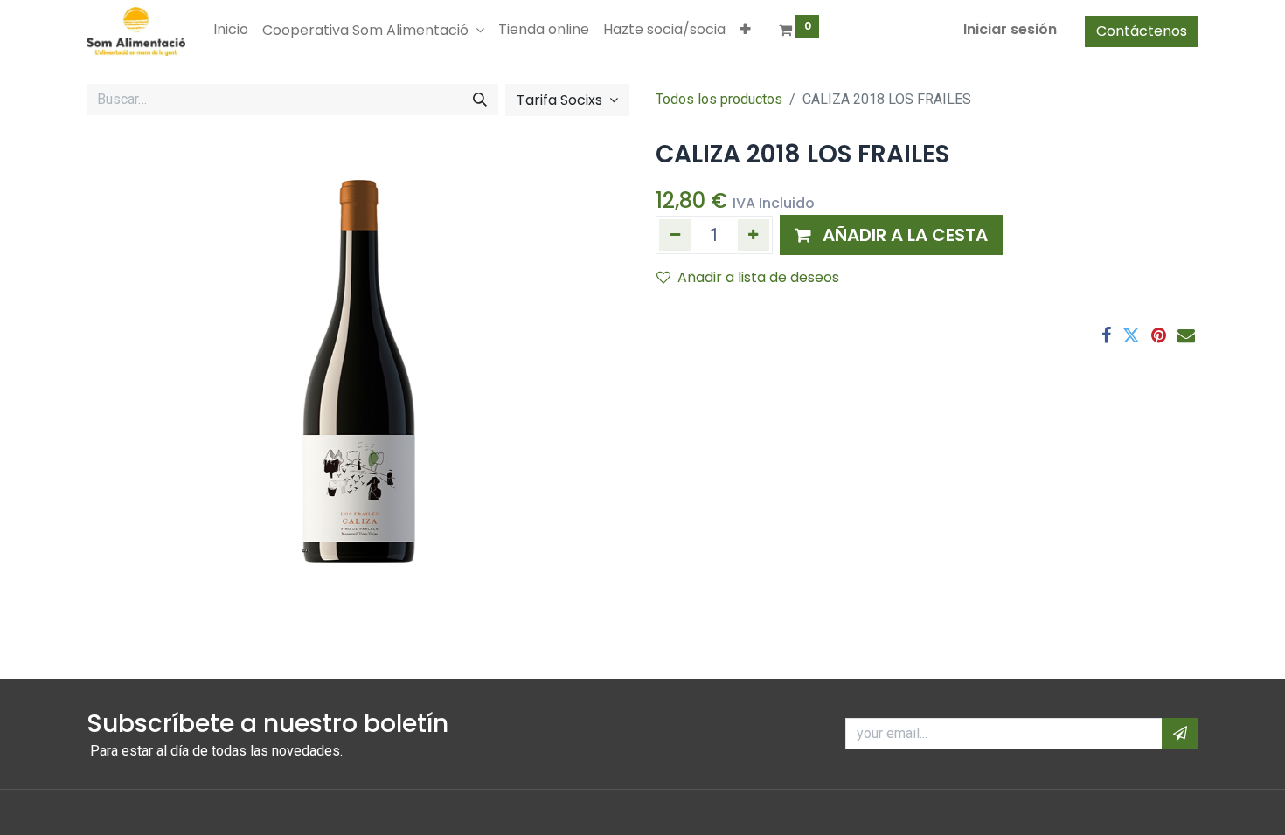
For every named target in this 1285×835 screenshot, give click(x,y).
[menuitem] (230, 29)
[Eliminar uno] (675, 235)
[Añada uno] (754, 235)
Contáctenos (1141, 31)
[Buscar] (480, 99)
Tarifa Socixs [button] (561, 100)
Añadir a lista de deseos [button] (758, 277)
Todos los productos (719, 99)
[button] (745, 29)
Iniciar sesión (1010, 29)
